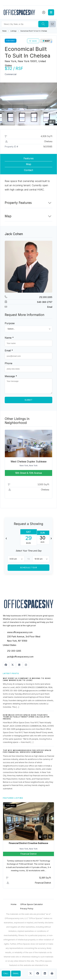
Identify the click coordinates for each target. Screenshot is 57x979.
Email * (9, 350)
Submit (29, 400)
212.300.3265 (45, 297)
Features (29, 158)
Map (28, 164)
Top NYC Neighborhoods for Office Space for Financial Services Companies (27, 751)
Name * (9, 337)
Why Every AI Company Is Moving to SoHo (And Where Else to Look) (27, 679)
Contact (28, 170)
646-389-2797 (44, 302)
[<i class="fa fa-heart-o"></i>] (45, 836)
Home (4, 31)
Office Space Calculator (31, 904)
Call (6, 973)
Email (16, 973)
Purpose (10, 323)
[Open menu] (51, 12)
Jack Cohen (14, 234)
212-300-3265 (14, 651)
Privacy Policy (26, 908)
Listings (13, 31)
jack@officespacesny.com (20, 656)
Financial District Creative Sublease (28, 843)
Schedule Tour (28, 567)
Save (34, 41)
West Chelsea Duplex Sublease (29, 461)
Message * (11, 376)
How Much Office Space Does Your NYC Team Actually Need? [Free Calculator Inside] (26, 717)
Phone (8, 363)
